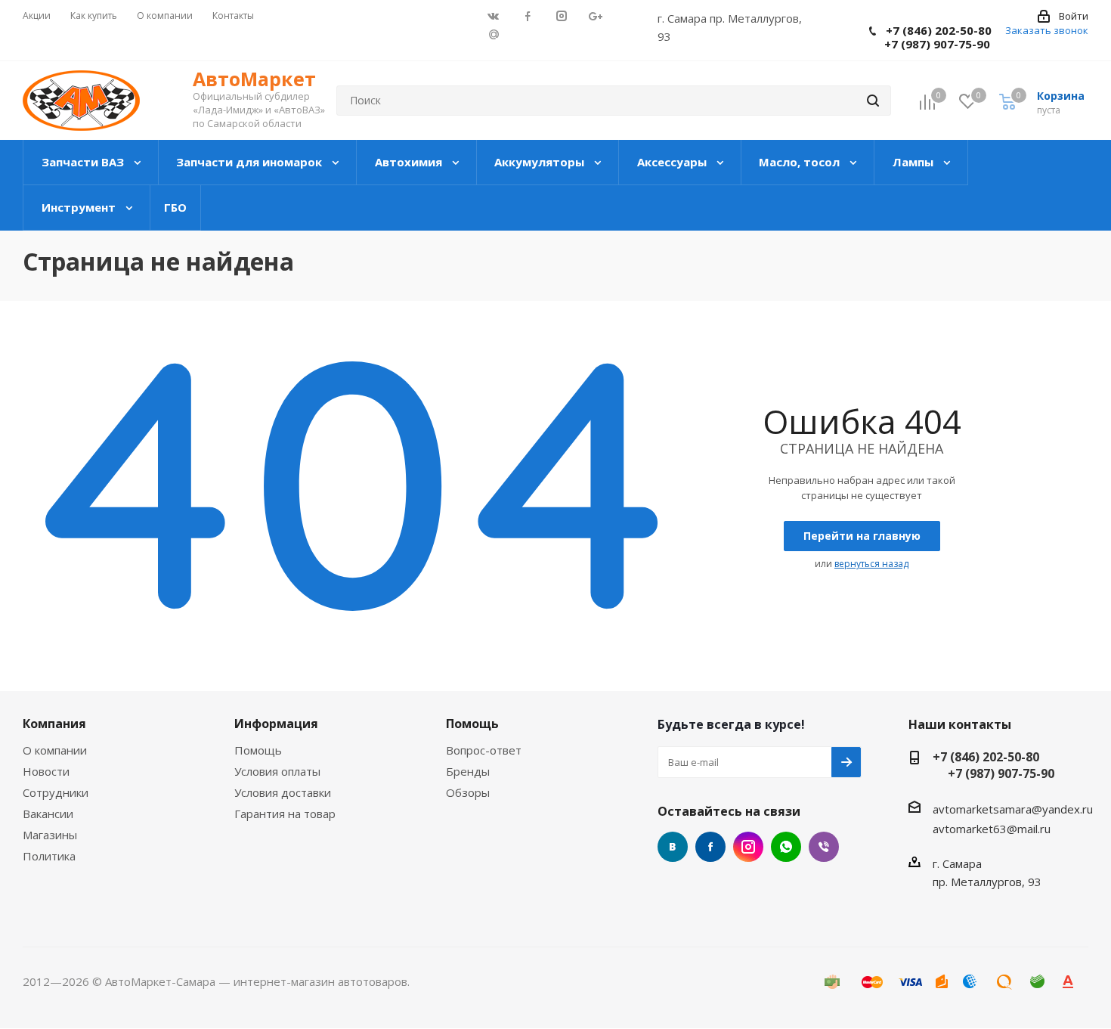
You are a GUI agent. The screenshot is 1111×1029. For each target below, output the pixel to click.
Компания (54, 723)
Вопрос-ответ (483, 750)
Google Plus (493, 34)
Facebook (710, 847)
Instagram (748, 847)
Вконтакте (673, 847)
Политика (49, 855)
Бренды (468, 771)
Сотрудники (55, 792)
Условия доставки (282, 792)
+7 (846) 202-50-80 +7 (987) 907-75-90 (930, 37)
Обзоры (468, 792)
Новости (46, 771)
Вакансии (48, 813)
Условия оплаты (277, 771)
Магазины (50, 834)
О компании (55, 750)
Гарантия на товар (285, 813)
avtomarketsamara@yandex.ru (1013, 809)
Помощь (258, 750)
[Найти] (873, 100)
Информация (276, 723)
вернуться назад (871, 563)
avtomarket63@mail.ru (992, 828)
